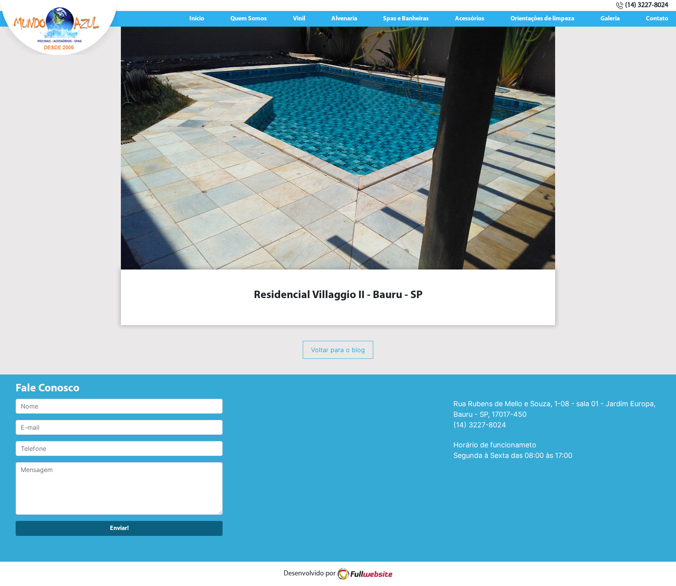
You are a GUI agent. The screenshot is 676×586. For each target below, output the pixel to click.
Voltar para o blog (338, 350)
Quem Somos (248, 19)
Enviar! (119, 528)
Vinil (299, 19)
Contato (657, 19)
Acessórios (469, 19)
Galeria (610, 19)
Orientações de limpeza (542, 19)
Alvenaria (344, 19)
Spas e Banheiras (406, 19)
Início (196, 19)
